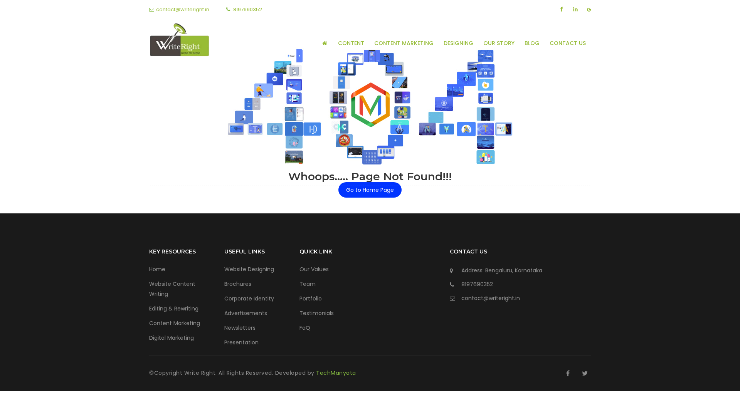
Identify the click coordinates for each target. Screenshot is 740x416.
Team (307, 284)
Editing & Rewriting (173, 308)
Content (351, 43)
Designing (458, 43)
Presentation (241, 342)
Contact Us (568, 43)
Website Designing (249, 269)
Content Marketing (404, 43)
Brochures (237, 284)
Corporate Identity (249, 298)
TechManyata (336, 373)
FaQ (304, 328)
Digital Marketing (171, 338)
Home (157, 269)
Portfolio (310, 298)
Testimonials (316, 313)
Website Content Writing (172, 289)
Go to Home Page (370, 190)
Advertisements (245, 313)
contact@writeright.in (182, 9)
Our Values (314, 269)
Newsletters (240, 328)
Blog (532, 43)
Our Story (499, 43)
